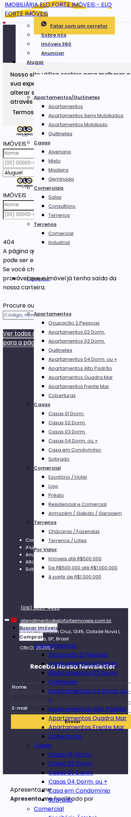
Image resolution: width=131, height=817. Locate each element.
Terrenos (59, 215)
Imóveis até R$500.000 (75, 558)
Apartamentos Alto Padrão (80, 368)
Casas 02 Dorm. (67, 422)
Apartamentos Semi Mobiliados (85, 115)
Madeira (58, 169)
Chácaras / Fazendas (74, 531)
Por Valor (45, 549)
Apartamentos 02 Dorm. (76, 332)
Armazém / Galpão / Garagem (85, 513)
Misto (54, 160)
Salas (54, 197)
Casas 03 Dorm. (67, 431)
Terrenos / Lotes (67, 540)
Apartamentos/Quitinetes (67, 97)
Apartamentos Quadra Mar (80, 377)
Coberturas (62, 395)
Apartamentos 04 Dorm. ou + (82, 359)
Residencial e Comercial (77, 504)
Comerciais (48, 188)
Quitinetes (60, 133)
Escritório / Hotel (67, 477)
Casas (42, 142)
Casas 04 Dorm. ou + (73, 440)
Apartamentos (65, 106)
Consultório (62, 206)
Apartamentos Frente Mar (78, 386)
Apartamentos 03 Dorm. (76, 341)
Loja (53, 486)
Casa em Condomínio (74, 449)
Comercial (61, 233)
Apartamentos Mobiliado (78, 124)
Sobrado (59, 458)
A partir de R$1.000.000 (74, 576)
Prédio (56, 495)
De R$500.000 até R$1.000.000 (83, 567)
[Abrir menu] (7, 618)
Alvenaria (59, 151)
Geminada (61, 179)
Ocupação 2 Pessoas (74, 322)
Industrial (59, 242)
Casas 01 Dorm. (66, 413)
